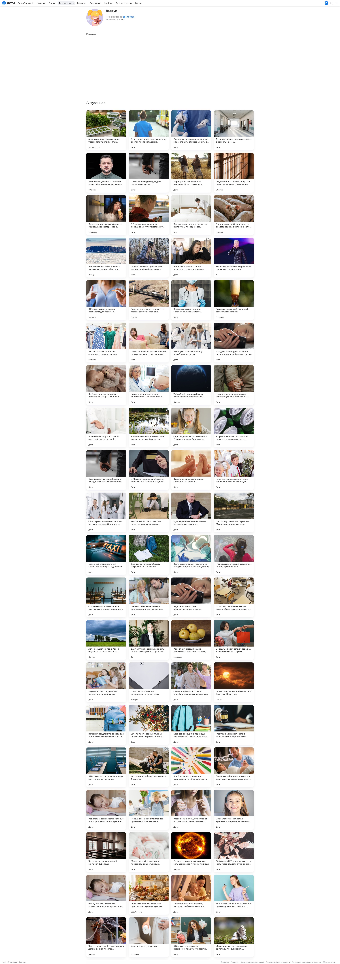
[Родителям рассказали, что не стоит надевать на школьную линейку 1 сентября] (234, 470)
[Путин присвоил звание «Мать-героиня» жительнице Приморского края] (191, 512)
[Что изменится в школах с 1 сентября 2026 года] (106, 852)
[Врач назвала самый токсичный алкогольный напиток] (234, 300)
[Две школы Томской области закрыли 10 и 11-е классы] (149, 555)
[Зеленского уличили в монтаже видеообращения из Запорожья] (106, 173)
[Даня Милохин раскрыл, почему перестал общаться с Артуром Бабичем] (149, 640)
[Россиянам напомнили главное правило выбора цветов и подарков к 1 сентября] (149, 810)
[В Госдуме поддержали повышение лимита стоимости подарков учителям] (191, 937)
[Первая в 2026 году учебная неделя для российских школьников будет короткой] (106, 682)
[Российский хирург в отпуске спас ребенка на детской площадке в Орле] (106, 427)
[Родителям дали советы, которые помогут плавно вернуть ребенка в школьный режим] (106, 810)
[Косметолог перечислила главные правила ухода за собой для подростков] (234, 895)
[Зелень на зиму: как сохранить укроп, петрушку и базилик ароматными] (106, 130)
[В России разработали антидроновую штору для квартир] (149, 682)
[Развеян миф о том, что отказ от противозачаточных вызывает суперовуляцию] (191, 810)
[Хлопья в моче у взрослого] (149, 937)
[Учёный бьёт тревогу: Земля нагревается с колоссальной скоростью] (191, 385)
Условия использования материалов (306, 962)
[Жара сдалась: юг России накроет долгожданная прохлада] (106, 937)
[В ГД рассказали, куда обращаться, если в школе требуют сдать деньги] (191, 597)
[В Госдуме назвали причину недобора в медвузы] (191, 342)
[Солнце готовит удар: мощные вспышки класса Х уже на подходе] (191, 852)
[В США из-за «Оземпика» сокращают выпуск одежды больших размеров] (106, 342)
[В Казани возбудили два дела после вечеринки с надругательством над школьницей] (149, 173)
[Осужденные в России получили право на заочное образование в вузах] (234, 173)
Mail (4, 962)
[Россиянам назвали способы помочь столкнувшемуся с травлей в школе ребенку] (149, 512)
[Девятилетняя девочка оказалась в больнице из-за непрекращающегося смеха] (234, 130)
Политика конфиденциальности (278, 962)
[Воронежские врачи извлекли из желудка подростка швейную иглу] (191, 555)
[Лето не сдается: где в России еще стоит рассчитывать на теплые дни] (106, 640)
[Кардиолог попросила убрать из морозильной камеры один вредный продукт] (106, 215)
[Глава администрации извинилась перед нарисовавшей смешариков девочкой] (234, 555)
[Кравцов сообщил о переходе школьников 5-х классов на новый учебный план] (191, 725)
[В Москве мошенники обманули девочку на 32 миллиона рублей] (149, 470)
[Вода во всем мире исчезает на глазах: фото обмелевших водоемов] (149, 300)
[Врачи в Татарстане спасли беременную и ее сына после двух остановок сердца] (149, 385)
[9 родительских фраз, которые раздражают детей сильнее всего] (234, 342)
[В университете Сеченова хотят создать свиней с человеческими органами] (234, 215)
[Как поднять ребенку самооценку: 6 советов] (149, 767)
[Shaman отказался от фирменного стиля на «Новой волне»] (234, 258)
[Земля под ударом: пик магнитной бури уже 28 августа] (234, 682)
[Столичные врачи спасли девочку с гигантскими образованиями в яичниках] (191, 130)
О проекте (225, 962)
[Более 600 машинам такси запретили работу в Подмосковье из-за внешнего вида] (106, 555)
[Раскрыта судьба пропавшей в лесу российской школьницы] (149, 258)
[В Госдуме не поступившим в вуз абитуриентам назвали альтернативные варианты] (106, 767)
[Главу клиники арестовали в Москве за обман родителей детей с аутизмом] (234, 725)
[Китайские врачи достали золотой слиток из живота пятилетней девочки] (191, 300)
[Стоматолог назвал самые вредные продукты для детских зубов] (234, 810)
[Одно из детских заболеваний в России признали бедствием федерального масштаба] (191, 427)
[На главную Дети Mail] (10, 3)
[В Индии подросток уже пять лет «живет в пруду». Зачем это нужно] (149, 427)
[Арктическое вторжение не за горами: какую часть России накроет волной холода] (106, 258)
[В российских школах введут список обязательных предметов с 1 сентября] (234, 597)
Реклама (22, 962)
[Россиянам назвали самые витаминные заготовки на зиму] (191, 640)
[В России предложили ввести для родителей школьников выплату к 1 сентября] (106, 725)
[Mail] (4, 3)
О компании (12, 962)
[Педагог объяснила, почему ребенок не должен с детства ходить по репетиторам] (149, 597)
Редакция (234, 962)
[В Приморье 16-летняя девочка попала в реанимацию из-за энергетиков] (234, 427)
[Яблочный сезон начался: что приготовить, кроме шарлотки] (149, 895)
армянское (128, 16)
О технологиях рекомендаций (252, 962)
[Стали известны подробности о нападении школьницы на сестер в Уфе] (106, 470)
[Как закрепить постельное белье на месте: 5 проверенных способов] (191, 215)
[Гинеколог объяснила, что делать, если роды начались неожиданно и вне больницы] (234, 767)
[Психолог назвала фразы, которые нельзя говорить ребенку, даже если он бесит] (149, 342)
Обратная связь (329, 962)
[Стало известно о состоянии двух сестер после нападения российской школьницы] (149, 130)
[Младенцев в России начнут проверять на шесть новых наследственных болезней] (149, 852)
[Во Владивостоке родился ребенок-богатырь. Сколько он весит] (106, 385)
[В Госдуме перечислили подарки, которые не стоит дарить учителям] (234, 640)
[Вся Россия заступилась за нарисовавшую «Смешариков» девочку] (191, 767)
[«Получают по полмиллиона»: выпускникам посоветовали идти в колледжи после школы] (106, 597)
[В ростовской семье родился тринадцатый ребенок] (191, 470)
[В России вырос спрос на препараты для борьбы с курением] (106, 300)
